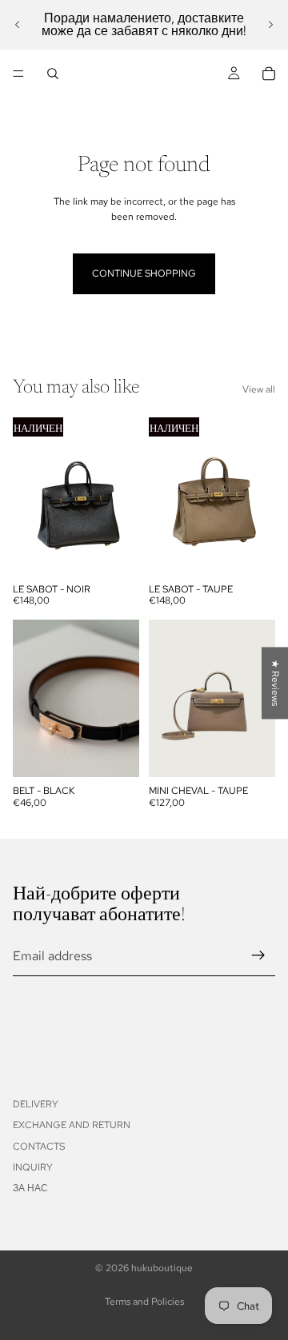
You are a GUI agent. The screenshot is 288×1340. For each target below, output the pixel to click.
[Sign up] (258, 955)
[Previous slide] (17, 24)
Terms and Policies (144, 1301)
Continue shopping (144, 273)
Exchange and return (71, 1125)
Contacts (39, 1146)
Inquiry (33, 1167)
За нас (30, 1188)
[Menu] (18, 73)
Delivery (35, 1104)
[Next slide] (270, 24)
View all (258, 389)
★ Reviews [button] (275, 683)
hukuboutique (162, 1268)
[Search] (52, 73)
